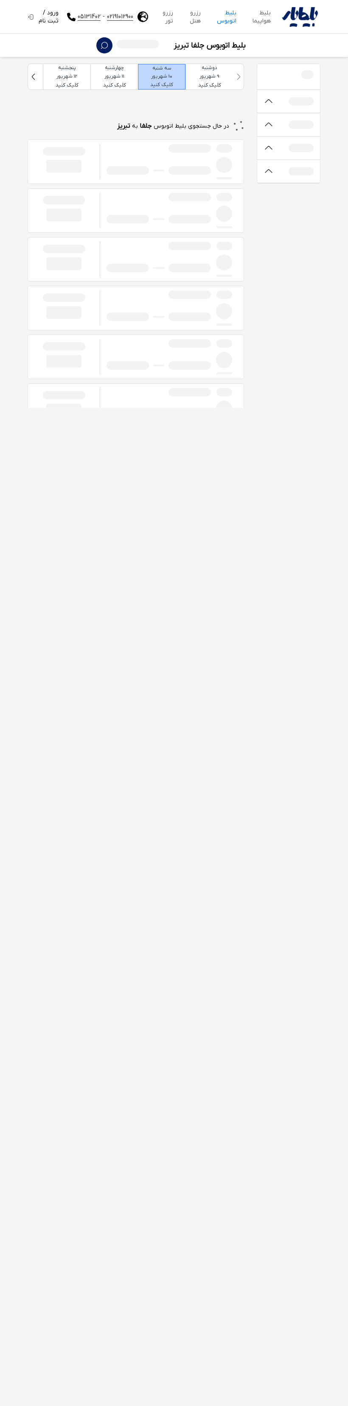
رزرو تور (168, 17)
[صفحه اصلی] (299, 17)
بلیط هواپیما (262, 17)
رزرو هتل (195, 17)
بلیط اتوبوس (226, 17)
